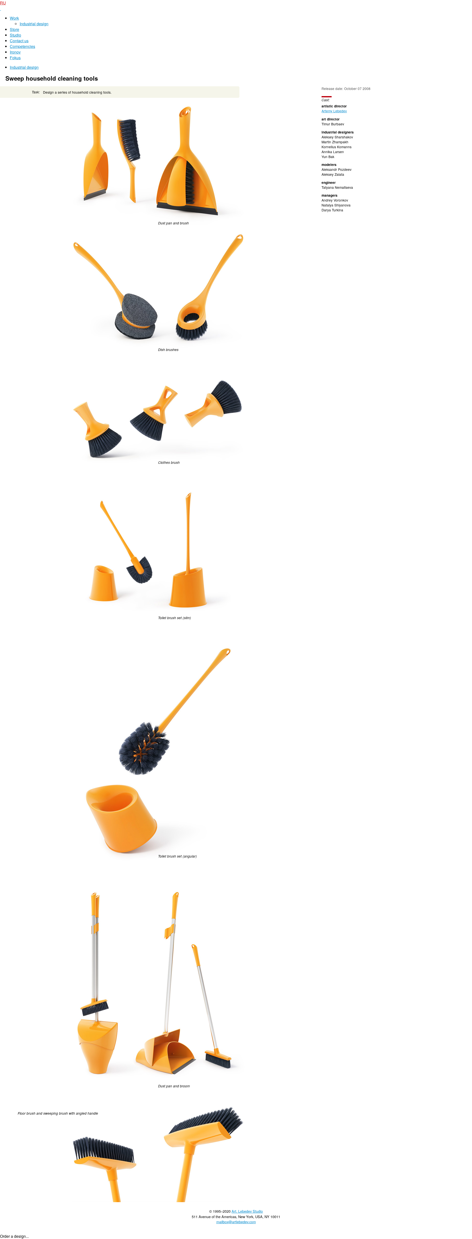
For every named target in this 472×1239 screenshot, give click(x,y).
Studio (15, 35)
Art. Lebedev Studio (247, 1211)
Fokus (15, 57)
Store (14, 29)
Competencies (22, 46)
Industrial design (34, 24)
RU (3, 3)
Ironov (15, 52)
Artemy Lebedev (334, 110)
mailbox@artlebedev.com (236, 1221)
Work (14, 18)
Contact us (19, 41)
